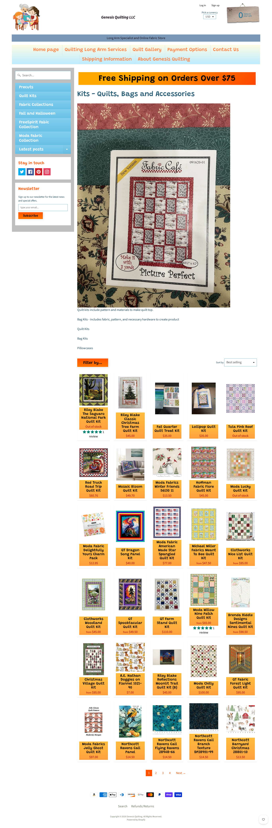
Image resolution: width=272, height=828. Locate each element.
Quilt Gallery (147, 49)
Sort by (220, 362)
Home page (46, 49)
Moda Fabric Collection (30, 138)
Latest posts (45, 150)
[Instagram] (47, 171)
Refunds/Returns (142, 806)
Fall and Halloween (37, 114)
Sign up (215, 5)
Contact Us (226, 49)
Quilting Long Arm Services (96, 49)
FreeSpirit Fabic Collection (34, 124)
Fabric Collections (36, 105)
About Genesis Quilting (164, 59)
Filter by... (92, 363)
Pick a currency (210, 12)
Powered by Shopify (136, 819)
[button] (93, 432)
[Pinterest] (38, 171)
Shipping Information (107, 59)
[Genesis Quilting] (27, 17)
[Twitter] (21, 171)
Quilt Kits (27, 96)
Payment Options (187, 49)
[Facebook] (30, 171)
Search (122, 806)
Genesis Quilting (134, 816)
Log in (203, 5)
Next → (181, 773)
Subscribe (30, 215)
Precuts (26, 87)
